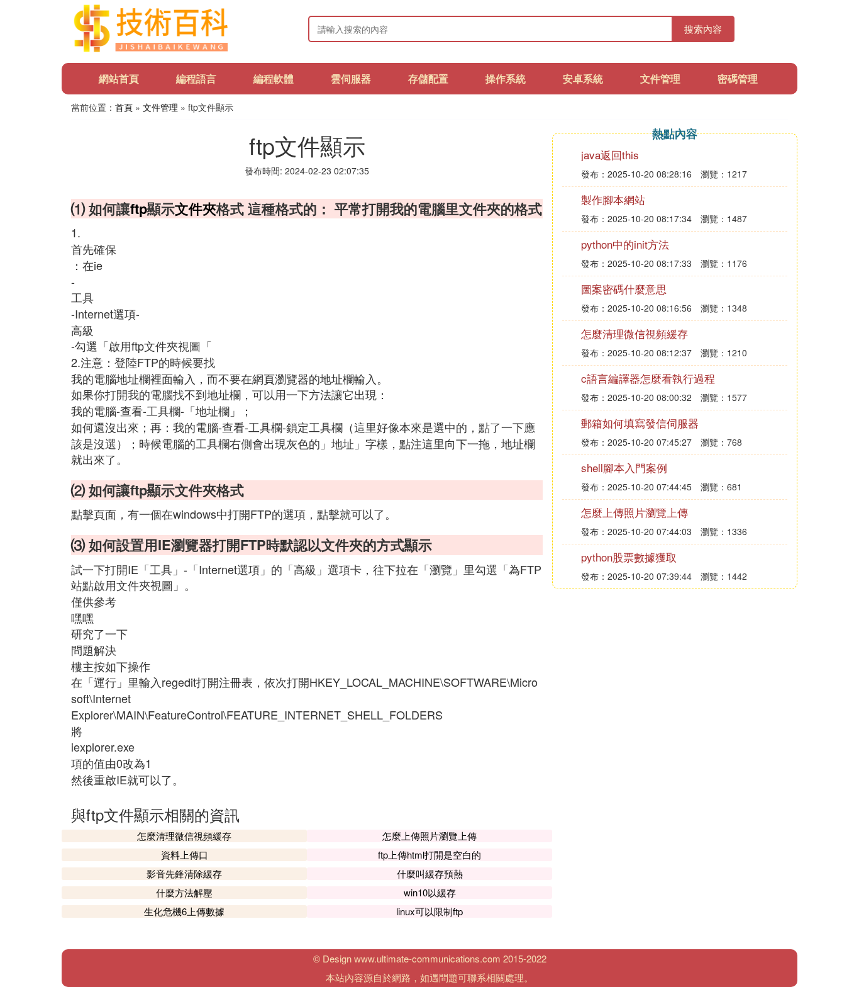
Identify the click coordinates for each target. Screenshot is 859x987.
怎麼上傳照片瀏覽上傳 (429, 835)
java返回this (610, 154)
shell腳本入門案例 (624, 467)
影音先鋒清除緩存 (184, 873)
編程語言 (196, 78)
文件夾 (195, 208)
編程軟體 (273, 78)
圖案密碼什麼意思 (624, 288)
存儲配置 (428, 78)
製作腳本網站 (613, 199)
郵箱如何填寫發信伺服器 (640, 423)
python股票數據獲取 (629, 557)
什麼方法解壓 (184, 892)
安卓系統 (583, 78)
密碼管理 (738, 78)
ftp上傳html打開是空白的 (429, 854)
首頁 (124, 107)
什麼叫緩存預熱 (430, 873)
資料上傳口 (184, 854)
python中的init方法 (625, 244)
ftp (138, 208)
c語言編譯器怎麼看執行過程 (648, 378)
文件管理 (660, 78)
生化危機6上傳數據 (184, 911)
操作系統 (505, 78)
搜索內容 (703, 28)
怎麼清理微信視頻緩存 (184, 835)
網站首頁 (119, 78)
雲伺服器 (351, 78)
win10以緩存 (430, 892)
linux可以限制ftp (429, 911)
